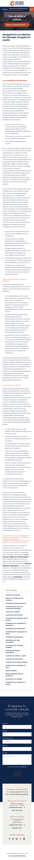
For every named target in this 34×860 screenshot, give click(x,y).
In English (4, 9)
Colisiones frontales (13, 612)
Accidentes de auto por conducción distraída (14, 607)
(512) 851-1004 (17, 828)
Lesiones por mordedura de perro (16, 666)
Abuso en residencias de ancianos (14, 599)
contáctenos (17, 577)
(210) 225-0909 (15, 10)
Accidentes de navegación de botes (16, 633)
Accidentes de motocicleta (15, 628)
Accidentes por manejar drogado (14, 646)
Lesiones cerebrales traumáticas (13, 651)
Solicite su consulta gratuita (15, 25)
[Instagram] (13, 839)
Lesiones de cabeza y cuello (16, 656)
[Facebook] (9, 839)
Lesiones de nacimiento (14, 659)
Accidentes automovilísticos (16, 603)
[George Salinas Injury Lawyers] (17, 3)
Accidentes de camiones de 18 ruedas (17, 619)
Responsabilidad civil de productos (14, 675)
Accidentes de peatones (14, 637)
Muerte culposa (11, 670)
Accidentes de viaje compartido (13, 641)
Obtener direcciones (15, 807)
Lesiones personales (13, 595)
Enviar (17, 774)
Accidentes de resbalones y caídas (16, 683)
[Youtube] (24, 839)
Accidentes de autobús (14, 679)
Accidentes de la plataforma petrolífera (16, 624)
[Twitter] (20, 839)
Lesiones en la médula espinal (16, 662)
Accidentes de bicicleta (14, 615)
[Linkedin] (16, 839)
